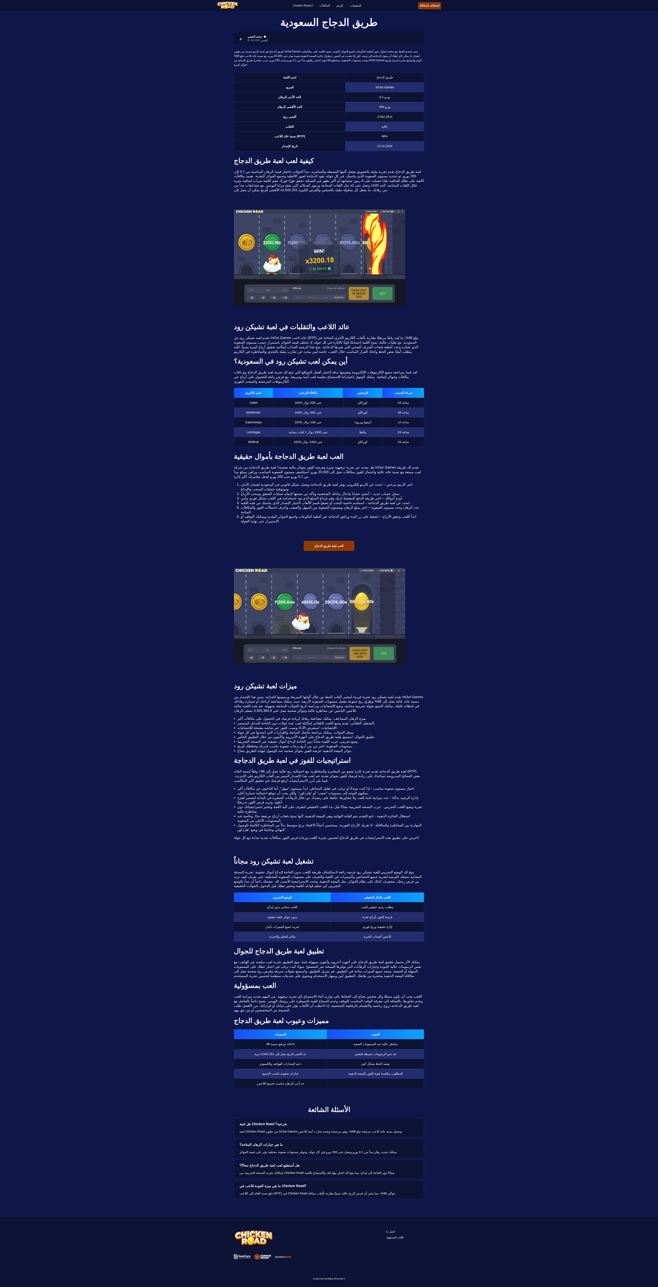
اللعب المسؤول (395, 1237)
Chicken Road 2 (303, 5)
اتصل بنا (390, 1231)
